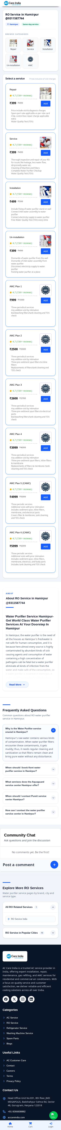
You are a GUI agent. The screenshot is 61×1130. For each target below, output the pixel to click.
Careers (11, 1070)
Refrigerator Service (17, 1028)
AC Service (12, 1017)
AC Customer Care (16, 1060)
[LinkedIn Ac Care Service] (31, 999)
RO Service (12, 1023)
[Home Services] (12, 3)
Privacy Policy (14, 1081)
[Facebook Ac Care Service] (6, 999)
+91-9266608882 (48, 3)
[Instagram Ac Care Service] (23, 999)
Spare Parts (13, 1038)
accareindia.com (16, 1117)
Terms (10, 1076)
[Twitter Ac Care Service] (14, 999)
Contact (10, 1065)
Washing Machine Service (20, 1033)
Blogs (9, 1043)
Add (45, 103)
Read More (15, 684)
